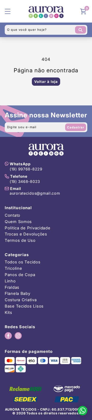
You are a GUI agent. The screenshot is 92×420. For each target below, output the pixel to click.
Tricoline (13, 268)
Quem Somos (18, 222)
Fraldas (12, 287)
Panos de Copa (20, 275)
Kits (8, 313)
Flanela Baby (17, 294)
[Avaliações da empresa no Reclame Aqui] (25, 389)
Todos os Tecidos (23, 262)
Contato (12, 215)
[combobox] (46, 30)
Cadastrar (75, 127)
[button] (83, 11)
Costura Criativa (21, 300)
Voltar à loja (46, 81)
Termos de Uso (20, 241)
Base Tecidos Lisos (24, 306)
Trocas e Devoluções (26, 234)
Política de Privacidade (27, 228)
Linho (10, 281)
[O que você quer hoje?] (80, 30)
